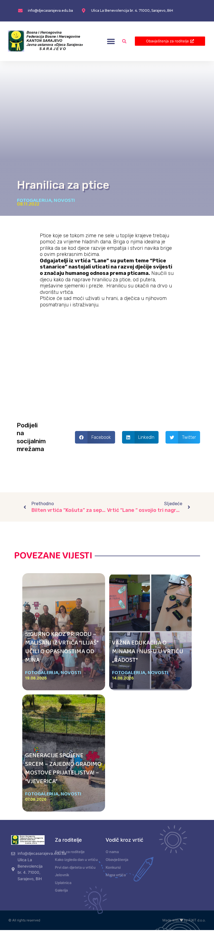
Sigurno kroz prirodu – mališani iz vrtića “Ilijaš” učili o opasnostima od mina (61, 647)
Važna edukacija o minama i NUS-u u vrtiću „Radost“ (147, 651)
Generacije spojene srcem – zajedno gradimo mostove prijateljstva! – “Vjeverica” (63, 768)
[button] (111, 41)
